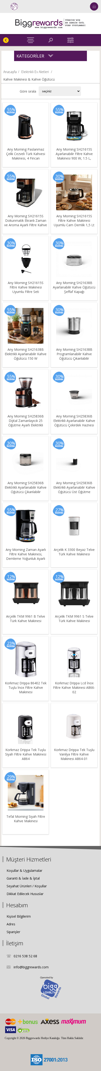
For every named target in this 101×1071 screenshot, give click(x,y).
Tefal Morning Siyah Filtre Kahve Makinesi (25, 818)
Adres (11, 924)
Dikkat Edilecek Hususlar (25, 894)
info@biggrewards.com (31, 967)
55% (11, 109)
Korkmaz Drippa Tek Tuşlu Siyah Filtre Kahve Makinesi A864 (25, 754)
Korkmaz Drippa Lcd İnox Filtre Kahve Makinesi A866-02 (74, 687)
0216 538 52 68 (25, 956)
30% (59, 176)
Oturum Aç (94, 6)
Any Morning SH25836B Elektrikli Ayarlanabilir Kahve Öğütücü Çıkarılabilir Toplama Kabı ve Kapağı (26, 490)
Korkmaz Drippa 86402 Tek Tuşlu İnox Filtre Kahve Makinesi (26, 687)
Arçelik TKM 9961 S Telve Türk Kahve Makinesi (74, 618)
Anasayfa (10, 72)
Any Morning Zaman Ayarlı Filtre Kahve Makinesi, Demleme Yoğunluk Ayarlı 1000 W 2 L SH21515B (26, 556)
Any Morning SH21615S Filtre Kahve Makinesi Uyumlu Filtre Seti (25, 287)
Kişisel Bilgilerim (19, 916)
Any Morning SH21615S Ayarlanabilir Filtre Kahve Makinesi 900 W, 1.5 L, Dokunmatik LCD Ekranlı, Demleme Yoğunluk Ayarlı (74, 158)
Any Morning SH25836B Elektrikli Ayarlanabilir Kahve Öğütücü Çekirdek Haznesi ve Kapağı (74, 423)
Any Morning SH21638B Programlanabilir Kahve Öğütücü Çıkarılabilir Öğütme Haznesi (74, 356)
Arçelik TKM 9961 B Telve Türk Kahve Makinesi (25, 618)
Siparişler (13, 932)
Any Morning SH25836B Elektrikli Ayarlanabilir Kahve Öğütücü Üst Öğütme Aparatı (74, 490)
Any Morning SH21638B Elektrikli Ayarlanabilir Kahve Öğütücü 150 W (26, 354)
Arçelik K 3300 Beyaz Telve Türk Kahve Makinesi (74, 551)
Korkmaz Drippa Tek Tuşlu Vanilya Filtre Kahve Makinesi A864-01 (74, 754)
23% (11, 643)
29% (11, 776)
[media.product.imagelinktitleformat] (25, 125)
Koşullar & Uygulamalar (24, 870)
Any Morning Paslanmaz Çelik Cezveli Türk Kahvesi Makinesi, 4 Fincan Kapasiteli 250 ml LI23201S (25, 156)
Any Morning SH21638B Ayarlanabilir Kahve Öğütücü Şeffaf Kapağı (74, 287)
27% (59, 510)
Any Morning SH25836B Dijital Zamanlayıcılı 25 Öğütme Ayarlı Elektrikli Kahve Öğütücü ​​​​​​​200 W (26, 423)
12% (11, 576)
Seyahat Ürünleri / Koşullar (27, 886)
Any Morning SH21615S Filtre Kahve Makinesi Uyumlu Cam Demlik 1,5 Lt (74, 220)
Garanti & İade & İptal (23, 878)
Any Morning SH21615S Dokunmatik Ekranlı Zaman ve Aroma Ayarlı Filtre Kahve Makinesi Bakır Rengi (25, 223)
